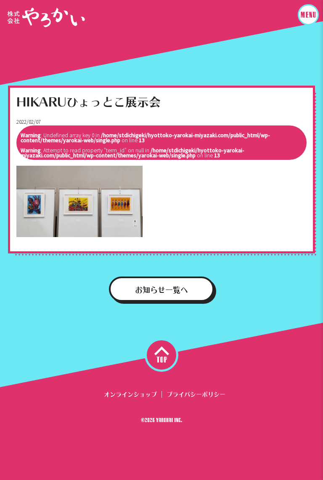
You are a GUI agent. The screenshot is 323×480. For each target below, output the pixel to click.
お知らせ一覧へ (161, 289)
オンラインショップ (130, 393)
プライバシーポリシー (196, 393)
